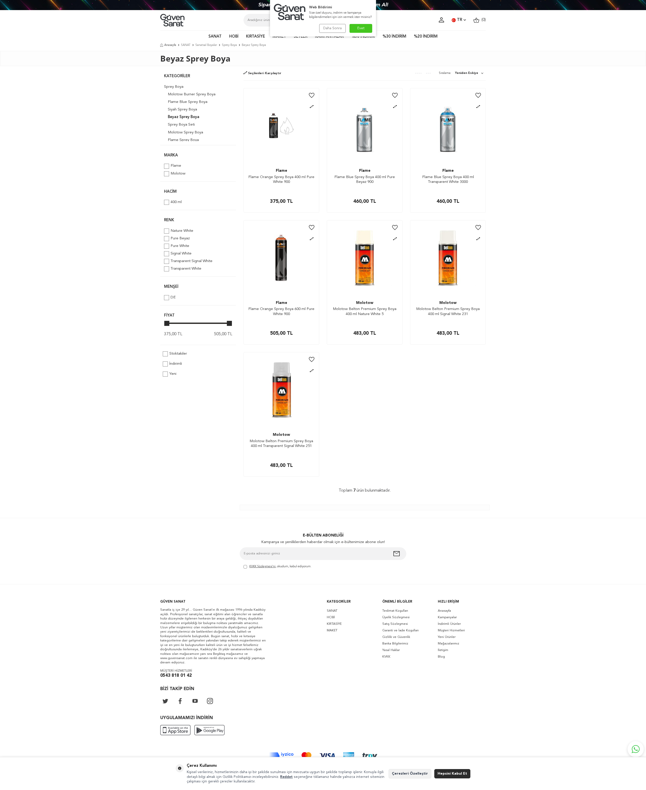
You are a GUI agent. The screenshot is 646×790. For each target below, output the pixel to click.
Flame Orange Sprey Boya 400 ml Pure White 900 (281, 179)
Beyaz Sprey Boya (183, 117)
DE (173, 297)
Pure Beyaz (180, 238)
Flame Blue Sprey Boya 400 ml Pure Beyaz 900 (364, 179)
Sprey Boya (229, 45)
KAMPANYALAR (329, 37)
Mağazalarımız (448, 643)
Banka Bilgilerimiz (395, 643)
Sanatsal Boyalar (206, 45)
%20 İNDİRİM (426, 37)
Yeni (172, 374)
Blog (441, 656)
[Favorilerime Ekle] (311, 96)
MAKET (279, 37)
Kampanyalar (447, 617)
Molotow (178, 174)
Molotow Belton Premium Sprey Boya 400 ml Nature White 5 (364, 311)
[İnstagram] (210, 701)
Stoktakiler (178, 354)
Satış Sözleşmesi (395, 624)
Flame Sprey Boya (183, 140)
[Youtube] (195, 701)
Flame (176, 166)
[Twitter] (165, 701)
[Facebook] (180, 701)
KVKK (386, 656)
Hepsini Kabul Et (452, 773)
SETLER (300, 37)
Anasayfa (170, 45)
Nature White (182, 231)
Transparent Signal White (191, 261)
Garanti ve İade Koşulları (400, 630)
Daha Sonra (332, 28)
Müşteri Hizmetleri (451, 630)
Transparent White (186, 269)
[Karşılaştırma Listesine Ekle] (311, 107)
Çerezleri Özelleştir (410, 773)
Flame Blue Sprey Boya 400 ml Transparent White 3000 (448, 179)
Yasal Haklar (391, 650)
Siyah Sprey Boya (182, 109)
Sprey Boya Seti (181, 125)
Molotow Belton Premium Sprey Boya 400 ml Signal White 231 (448, 311)
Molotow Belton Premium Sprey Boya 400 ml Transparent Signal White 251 (281, 443)
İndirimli (175, 364)
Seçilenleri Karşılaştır (264, 73)
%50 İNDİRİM (363, 37)
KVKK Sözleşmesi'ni (262, 566)
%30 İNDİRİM (394, 37)
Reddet (286, 777)
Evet (361, 28)
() (482, 20)
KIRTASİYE (255, 37)
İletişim (443, 650)
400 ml (176, 202)
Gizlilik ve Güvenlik (396, 637)
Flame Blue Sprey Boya (187, 102)
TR (459, 20)
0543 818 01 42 (176, 675)
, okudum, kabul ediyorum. (280, 566)
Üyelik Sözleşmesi (396, 617)
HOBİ (233, 37)
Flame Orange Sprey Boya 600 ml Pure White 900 (281, 311)
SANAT (215, 37)
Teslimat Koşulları (395, 610)
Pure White (180, 246)
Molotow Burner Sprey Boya (192, 94)
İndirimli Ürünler (449, 624)
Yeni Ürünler (446, 637)
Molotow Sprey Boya (185, 132)
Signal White (181, 254)
